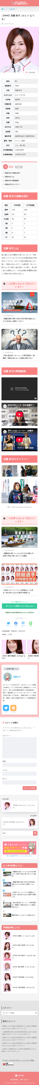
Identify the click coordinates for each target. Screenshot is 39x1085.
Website (13, 712)
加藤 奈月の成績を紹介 (12, 173)
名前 (4, 761)
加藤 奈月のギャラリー (12, 184)
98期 (10, 634)
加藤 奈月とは (9, 177)
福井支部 (22, 631)
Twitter (6, 712)
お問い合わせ (24, 1079)
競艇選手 (14, 631)
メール (4, 770)
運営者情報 (14, 1079)
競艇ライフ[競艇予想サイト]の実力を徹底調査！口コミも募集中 (19, 1050)
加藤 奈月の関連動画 (12, 180)
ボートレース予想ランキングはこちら (19, 606)
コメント (6, 735)
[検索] (35, 833)
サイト (4, 779)
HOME (20, 1075)
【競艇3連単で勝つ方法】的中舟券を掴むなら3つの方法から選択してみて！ (19, 1033)
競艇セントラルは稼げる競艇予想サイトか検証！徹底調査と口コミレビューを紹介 (19, 1027)
